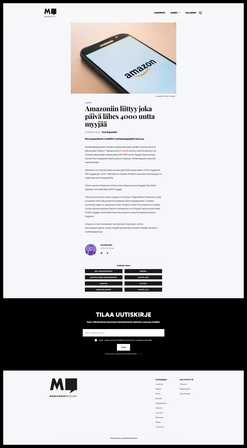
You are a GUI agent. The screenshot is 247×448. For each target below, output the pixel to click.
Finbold (124, 150)
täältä (139, 354)
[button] (175, 13)
